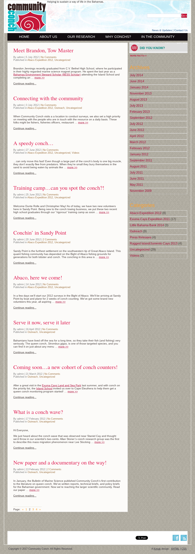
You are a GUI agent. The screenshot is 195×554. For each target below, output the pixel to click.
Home (24, 37)
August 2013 (138, 99)
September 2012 (141, 117)
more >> (39, 77)
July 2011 (136, 172)
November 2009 (141, 190)
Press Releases (140, 237)
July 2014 (136, 75)
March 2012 (138, 142)
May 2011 (136, 184)
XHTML (175, 548)
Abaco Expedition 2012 (40, 60)
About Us (48, 37)
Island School (44, 388)
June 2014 (137, 81)
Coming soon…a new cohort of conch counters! (65, 367)
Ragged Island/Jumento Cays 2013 (153, 243)
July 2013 (136, 105)
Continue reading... (24, 83)
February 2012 (140, 148)
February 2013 (140, 111)
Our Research (81, 37)
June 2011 (137, 178)
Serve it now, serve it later (41, 322)
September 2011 (141, 160)
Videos (75, 152)
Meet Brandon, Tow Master (43, 50)
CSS (184, 548)
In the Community (158, 37)
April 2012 (137, 136)
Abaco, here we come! (37, 277)
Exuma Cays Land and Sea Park (61, 385)
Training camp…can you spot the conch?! (58, 187)
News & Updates (162, 30)
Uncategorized (62, 60)
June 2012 (137, 130)
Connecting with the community (48, 98)
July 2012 (136, 123)
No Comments (49, 57)
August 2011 (138, 166)
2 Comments (50, 239)
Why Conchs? (118, 37)
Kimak (157, 548)
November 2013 (141, 93)
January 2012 (139, 154)
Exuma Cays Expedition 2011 (150, 219)
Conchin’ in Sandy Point (39, 232)
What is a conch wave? (38, 411)
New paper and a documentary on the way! (60, 462)
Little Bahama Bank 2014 (147, 225)
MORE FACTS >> (138, 56)
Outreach (59, 107)
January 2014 (139, 87)
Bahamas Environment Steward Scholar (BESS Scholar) (47, 74)
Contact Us (181, 30)
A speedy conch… (33, 143)
